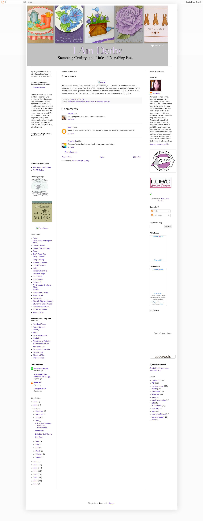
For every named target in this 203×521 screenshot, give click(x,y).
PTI (94, 101)
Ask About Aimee (39, 324)
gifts (153, 403)
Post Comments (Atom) (80, 161)
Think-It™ (37, 383)
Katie (35, 268)
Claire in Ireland (39, 246)
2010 (36, 471)
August (38, 418)
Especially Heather (40, 335)
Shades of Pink (38, 355)
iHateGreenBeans (41, 369)
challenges (156, 392)
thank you (107, 101)
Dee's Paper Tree (39, 254)
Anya (35, 238)
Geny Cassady (38, 260)
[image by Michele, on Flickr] (101, 82)
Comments (157, 215)
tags (153, 411)
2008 (36, 478)
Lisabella (36, 338)
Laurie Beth (37, 277)
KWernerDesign (39, 274)
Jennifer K (72, 141)
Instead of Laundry (40, 262)
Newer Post (66, 157)
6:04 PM (71, 134)
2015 (36, 405)
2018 (36, 402)
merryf (70, 127)
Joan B (70, 114)
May (37, 444)
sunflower (100, 101)
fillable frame (157, 406)
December (39, 411)
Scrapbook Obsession (41, 349)
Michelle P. (37, 282)
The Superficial (38, 358)
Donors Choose (39, 88)
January (38, 457)
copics (154, 389)
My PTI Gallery (38, 170)
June (37, 441)
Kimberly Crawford (40, 271)
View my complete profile (159, 144)
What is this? (158, 260)
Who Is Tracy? (38, 312)
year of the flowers (159, 414)
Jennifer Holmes (39, 265)
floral (154, 397)
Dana (35, 251)
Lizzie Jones (38, 279)
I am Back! (39, 437)
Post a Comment (71, 152)
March (38, 451)
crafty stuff (71, 101)
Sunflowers (39, 431)
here (161, 304)
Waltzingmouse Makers (42, 167)
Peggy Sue (37, 298)
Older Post (137, 157)
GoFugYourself (40, 389)
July (37, 421)
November (39, 414)
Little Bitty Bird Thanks (43, 434)
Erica (35, 333)
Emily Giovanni (38, 257)
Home (102, 157)
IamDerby (156, 93)
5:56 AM (71, 147)
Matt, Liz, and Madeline (42, 341)
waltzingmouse (157, 386)
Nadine (36, 290)
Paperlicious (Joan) (40, 293)
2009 (36, 474)
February (39, 454)
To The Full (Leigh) (40, 310)
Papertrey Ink (38, 295)
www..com (158, 236)
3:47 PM (71, 120)
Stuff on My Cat (38, 347)
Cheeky (36, 330)
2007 (36, 481)
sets (153, 420)
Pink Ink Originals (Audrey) (43, 301)
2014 (36, 408)
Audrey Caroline (39, 327)
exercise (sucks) (158, 417)
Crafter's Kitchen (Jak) (41, 248)
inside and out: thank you (84, 101)
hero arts (155, 409)
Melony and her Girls (41, 344)
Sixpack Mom (38, 352)
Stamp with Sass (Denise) (42, 304)
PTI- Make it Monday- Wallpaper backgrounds (43, 426)
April (37, 448)
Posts (155, 211)
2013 (36, 461)
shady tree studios (159, 400)
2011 (36, 468)
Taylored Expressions (41, 307)
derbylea (154, 302)
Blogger (111, 503)
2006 (36, 484)
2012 (36, 465)
